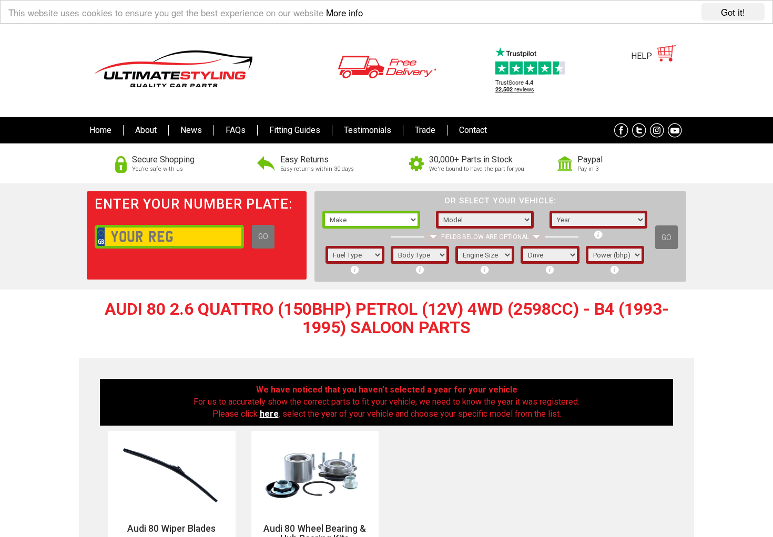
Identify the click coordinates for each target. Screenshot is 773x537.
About (146, 130)
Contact (473, 130)
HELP (641, 56)
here (269, 414)
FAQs (236, 130)
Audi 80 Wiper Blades (171, 528)
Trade (425, 130)
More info (344, 12)
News (191, 130)
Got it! (733, 11)
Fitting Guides (294, 130)
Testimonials (367, 130)
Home (100, 130)
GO (263, 236)
